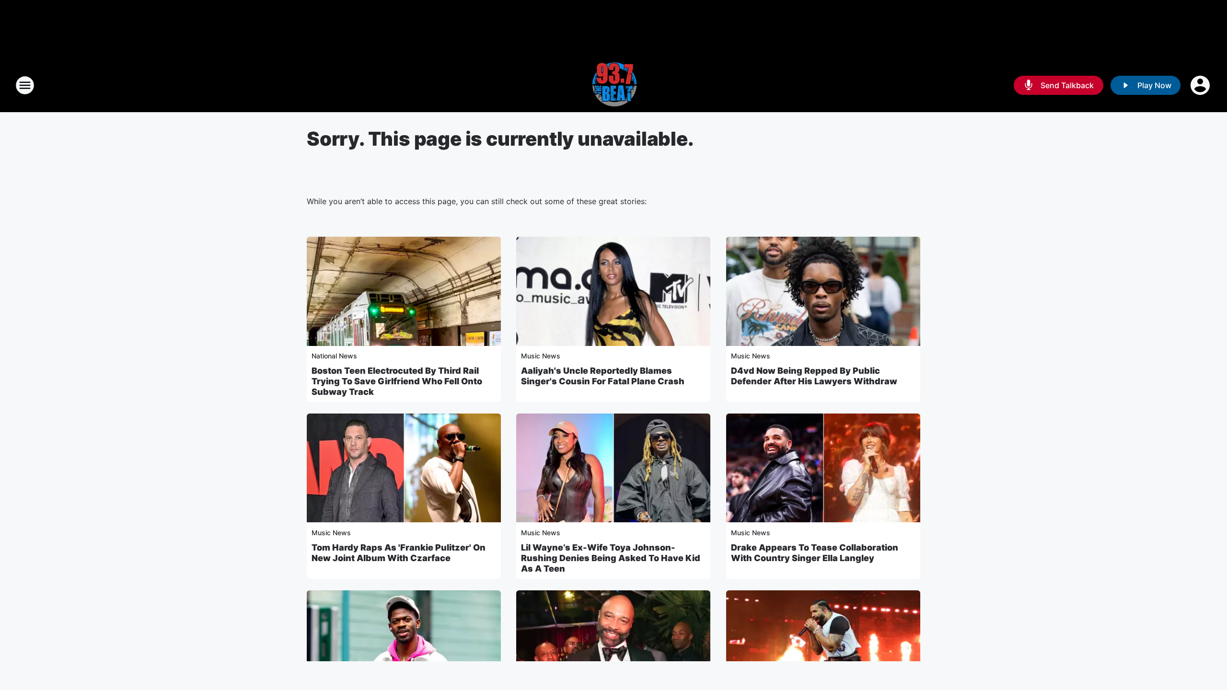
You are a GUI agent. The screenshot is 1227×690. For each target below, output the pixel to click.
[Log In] (1201, 85)
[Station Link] (613, 85)
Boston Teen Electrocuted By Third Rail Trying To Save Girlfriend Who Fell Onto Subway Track (397, 381)
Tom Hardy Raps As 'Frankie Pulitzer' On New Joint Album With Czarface (399, 552)
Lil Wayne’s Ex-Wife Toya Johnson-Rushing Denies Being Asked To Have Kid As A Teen (610, 558)
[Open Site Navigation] (25, 85)
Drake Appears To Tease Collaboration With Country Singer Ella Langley (814, 552)
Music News (540, 356)
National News (334, 356)
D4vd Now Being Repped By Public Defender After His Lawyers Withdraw (814, 376)
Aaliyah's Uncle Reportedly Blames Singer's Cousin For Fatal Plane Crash (602, 376)
